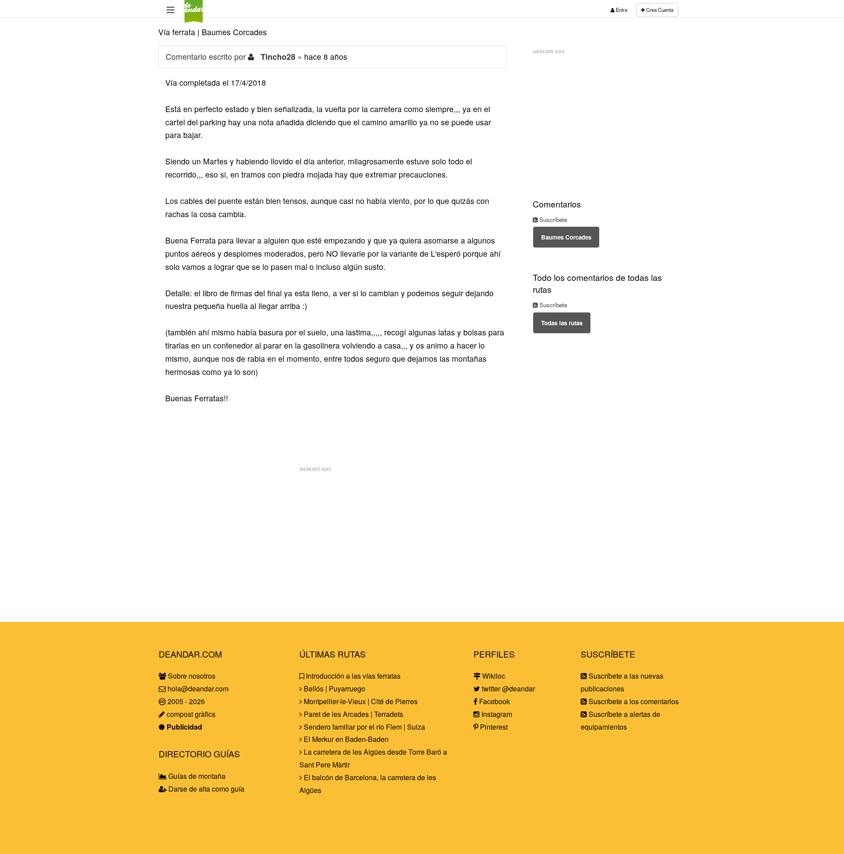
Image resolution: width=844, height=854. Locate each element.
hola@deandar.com (198, 688)
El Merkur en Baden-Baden (345, 739)
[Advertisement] (332, 537)
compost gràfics (190, 714)
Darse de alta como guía (205, 789)
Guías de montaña (196, 776)
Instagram (496, 714)
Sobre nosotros (190, 676)
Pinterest (493, 727)
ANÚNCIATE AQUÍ (315, 469)
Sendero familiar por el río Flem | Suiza (363, 727)
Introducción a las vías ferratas (352, 676)
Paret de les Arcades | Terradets (352, 714)
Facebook (493, 701)
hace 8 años (325, 56)
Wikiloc (492, 676)
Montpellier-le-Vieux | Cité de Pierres (360, 701)
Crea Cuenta (659, 9)
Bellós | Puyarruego (333, 688)
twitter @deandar (507, 688)
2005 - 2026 (185, 701)
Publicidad (183, 727)
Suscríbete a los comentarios (633, 701)
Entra (621, 9)
